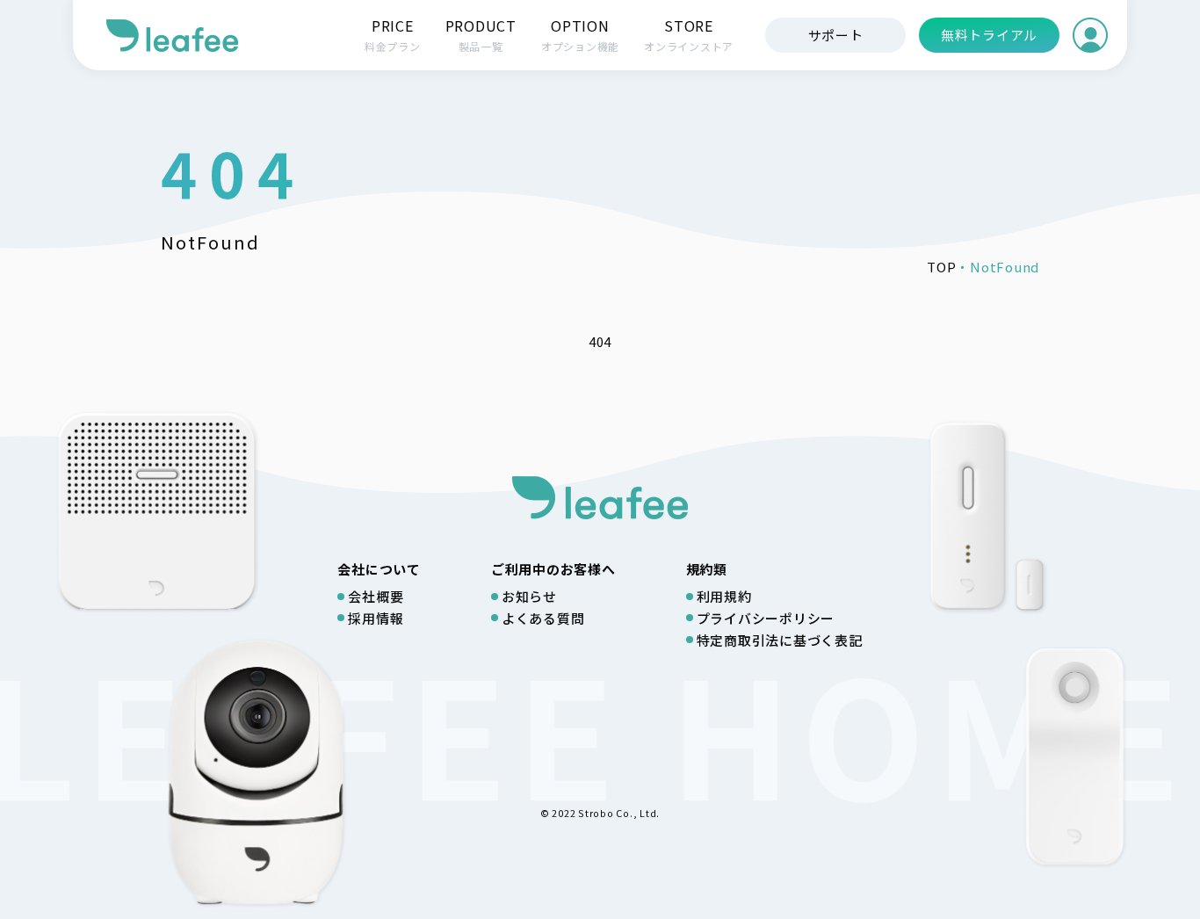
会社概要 (375, 596)
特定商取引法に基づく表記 (780, 640)
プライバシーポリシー (766, 618)
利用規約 (724, 596)
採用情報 (375, 618)
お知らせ (529, 596)
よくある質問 (543, 618)
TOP (941, 266)
